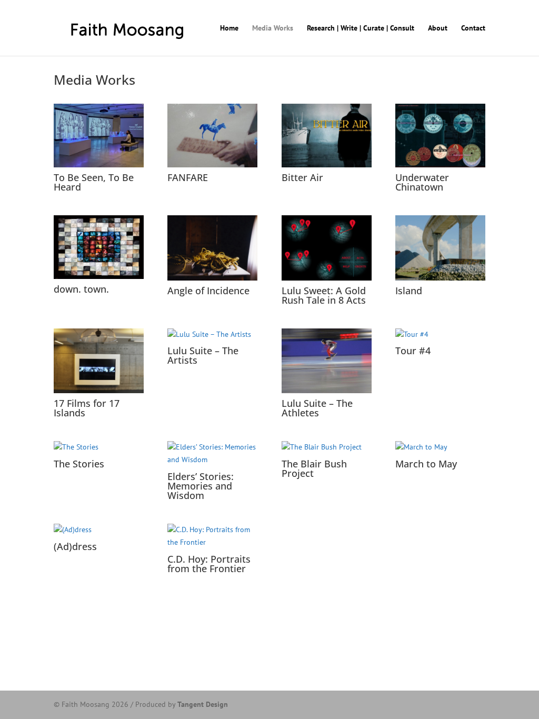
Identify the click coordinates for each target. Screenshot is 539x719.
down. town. (81, 289)
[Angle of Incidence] (212, 248)
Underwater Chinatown (422, 182)
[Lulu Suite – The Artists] (212, 334)
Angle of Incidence (208, 290)
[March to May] (440, 447)
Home (229, 28)
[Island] (440, 248)
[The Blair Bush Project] (327, 447)
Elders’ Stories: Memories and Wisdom (200, 486)
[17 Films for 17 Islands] (99, 361)
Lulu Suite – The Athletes (317, 408)
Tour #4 (413, 350)
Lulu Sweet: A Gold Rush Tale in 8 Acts (324, 295)
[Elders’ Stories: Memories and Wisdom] (212, 453)
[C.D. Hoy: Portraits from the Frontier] (212, 536)
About (437, 28)
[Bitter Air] (327, 135)
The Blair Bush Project (314, 468)
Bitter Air (302, 177)
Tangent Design (202, 704)
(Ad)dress (75, 546)
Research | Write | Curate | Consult (360, 28)
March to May (426, 463)
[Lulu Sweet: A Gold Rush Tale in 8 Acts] (327, 248)
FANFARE (187, 177)
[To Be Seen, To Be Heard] (99, 135)
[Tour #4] (440, 334)
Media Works (272, 28)
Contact (473, 28)
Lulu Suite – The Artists (202, 355)
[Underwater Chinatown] (440, 135)
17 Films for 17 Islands (86, 408)
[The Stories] (99, 447)
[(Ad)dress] (99, 530)
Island (408, 290)
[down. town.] (99, 247)
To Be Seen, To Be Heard (94, 182)
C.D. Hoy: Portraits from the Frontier (209, 564)
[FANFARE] (212, 135)
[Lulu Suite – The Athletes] (327, 361)
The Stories (79, 463)
